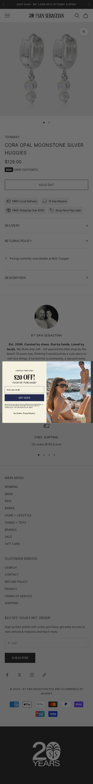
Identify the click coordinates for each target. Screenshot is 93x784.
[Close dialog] (89, 362)
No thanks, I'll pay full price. (24, 413)
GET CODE (24, 397)
